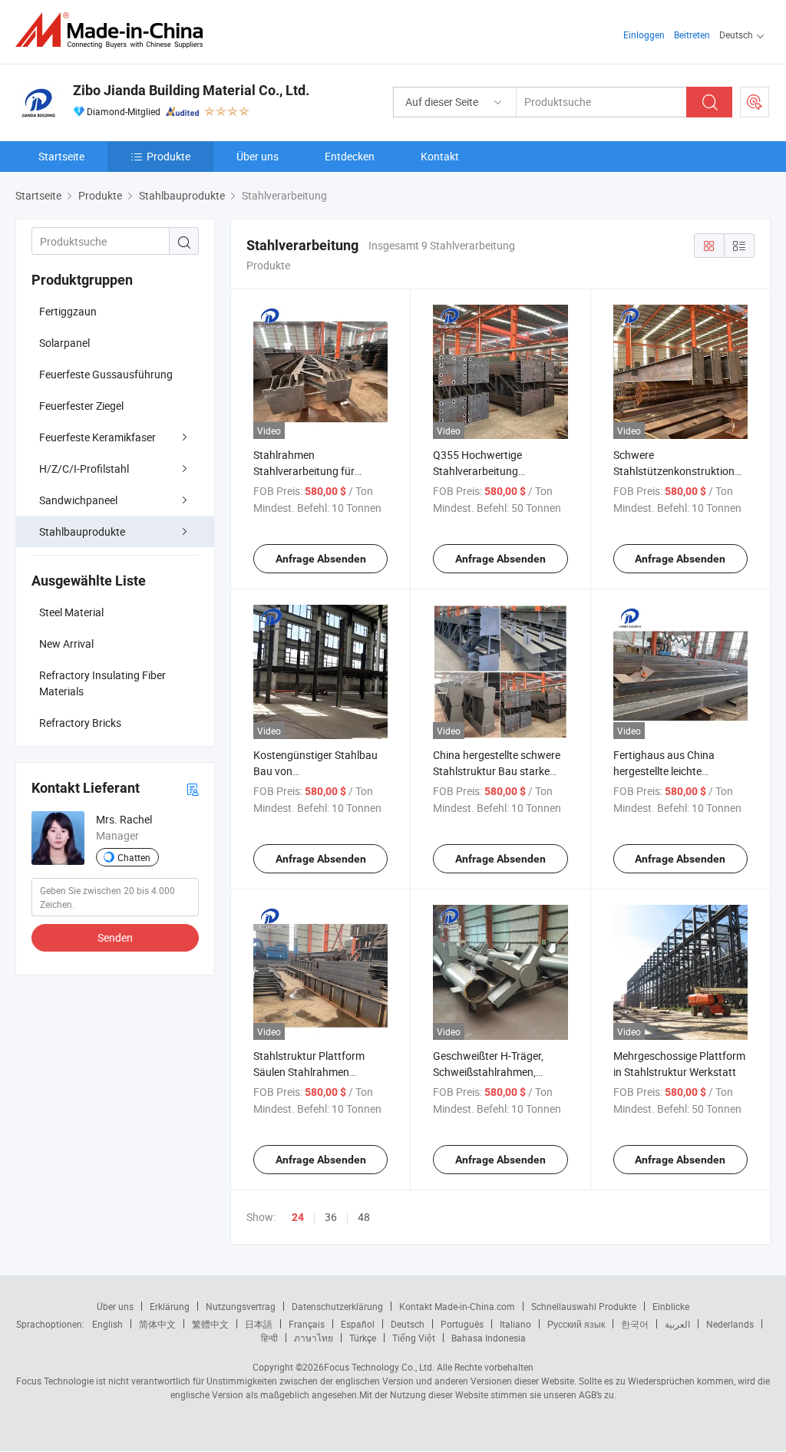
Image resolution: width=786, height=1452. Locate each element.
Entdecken (350, 156)
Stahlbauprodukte (82, 531)
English (107, 1324)
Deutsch (407, 1324)
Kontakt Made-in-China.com (457, 1306)
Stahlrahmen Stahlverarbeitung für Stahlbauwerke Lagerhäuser (320, 470)
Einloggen (644, 34)
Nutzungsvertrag (241, 1306)
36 (331, 1216)
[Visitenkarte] (193, 788)
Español (358, 1324)
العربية (677, 1324)
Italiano (515, 1324)
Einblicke (670, 1306)
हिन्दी (269, 1338)
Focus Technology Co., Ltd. (379, 1367)
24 (298, 1217)
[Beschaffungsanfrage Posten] (754, 102)
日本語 (258, 1324)
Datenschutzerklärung (337, 1306)
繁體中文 (210, 1324)
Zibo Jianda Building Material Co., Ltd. (191, 90)
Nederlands (730, 1324)
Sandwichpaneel (78, 500)
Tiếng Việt (413, 1338)
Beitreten (692, 34)
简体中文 (157, 1324)
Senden (115, 937)
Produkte (168, 156)
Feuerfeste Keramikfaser (97, 437)
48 (364, 1216)
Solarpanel (64, 342)
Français (307, 1324)
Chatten (133, 857)
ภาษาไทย (313, 1338)
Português (462, 1324)
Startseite (61, 156)
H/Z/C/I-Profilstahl (84, 468)
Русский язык (576, 1324)
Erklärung (170, 1306)
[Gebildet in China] (114, 30)
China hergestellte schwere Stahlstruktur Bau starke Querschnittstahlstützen (496, 770)
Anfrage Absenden (321, 559)
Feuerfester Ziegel (81, 405)
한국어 (635, 1324)
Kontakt (440, 156)
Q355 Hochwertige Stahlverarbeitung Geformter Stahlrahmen (489, 470)
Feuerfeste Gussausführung (106, 374)
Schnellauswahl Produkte (583, 1306)
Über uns (257, 156)
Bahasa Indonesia (488, 1338)
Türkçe (362, 1338)
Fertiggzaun (68, 311)
